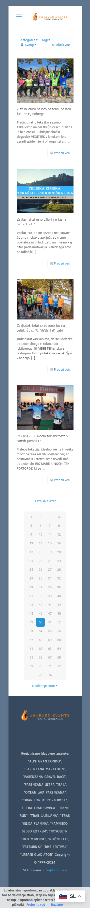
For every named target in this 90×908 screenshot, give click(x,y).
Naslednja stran (43, 686)
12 (59, 534)
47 (50, 613)
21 (31, 561)
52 (59, 622)
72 (59, 666)
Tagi (45, 40)
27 (50, 569)
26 (40, 569)
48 (59, 613)
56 (59, 631)
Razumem (58, 904)
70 (40, 666)
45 (31, 613)
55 (50, 631)
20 (59, 552)
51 (50, 622)
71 (50, 666)
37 (31, 596)
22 (40, 561)
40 (59, 596)
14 (40, 543)
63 (50, 649)
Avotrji (29, 45)
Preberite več (35, 904)
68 (59, 657)
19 (50, 552)
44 (59, 605)
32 (59, 578)
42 (40, 605)
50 (40, 622)
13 (31, 543)
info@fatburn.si (55, 870)
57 (31, 640)
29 (31, 578)
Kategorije (27, 40)
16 (59, 543)
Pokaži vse (62, 45)
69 (31, 666)
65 (31, 657)
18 (40, 552)
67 (50, 657)
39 (50, 596)
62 (40, 649)
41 (31, 605)
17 (31, 552)
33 (31, 587)
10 (40, 534)
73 (40, 675)
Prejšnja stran (46, 501)
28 (59, 569)
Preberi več (62, 153)
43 (50, 605)
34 (40, 587)
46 (40, 613)
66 (40, 657)
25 (31, 569)
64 (59, 649)
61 (31, 649)
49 (31, 622)
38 (40, 596)
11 (50, 534)
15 (50, 543)
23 (50, 561)
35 (50, 587)
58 (40, 640)
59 (50, 640)
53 (31, 631)
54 (40, 631)
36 (59, 587)
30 (40, 578)
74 (50, 675)
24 (59, 561)
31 (50, 578)
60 (59, 640)
